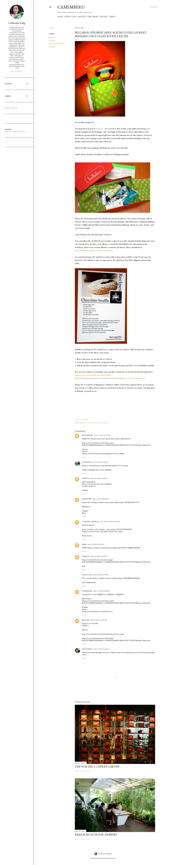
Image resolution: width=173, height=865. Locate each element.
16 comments (85, 771)
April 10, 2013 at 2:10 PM (102, 435)
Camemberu (87, 649)
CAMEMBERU (71, 7)
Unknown (86, 478)
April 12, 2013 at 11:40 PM (95, 544)
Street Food (70, 17)
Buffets (82, 17)
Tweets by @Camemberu (15, 132)
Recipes (104, 17)
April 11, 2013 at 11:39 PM (112, 521)
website (52, 47)
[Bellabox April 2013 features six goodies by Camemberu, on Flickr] (112, 212)
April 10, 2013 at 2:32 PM (99, 462)
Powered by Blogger (105, 854)
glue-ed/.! (85, 620)
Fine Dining (93, 17)
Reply (84, 457)
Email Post (84, 419)
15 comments (84, 839)
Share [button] (51, 28)
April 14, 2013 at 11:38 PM (101, 591)
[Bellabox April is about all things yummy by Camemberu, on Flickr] (100, 116)
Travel (112, 17)
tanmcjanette (87, 435)
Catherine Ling (16, 23)
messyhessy (87, 591)
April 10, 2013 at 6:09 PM (99, 478)
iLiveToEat (86, 462)
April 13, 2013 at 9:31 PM (101, 575)
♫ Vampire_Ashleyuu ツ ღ (92, 521)
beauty (52, 37)
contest (52, 41)
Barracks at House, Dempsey (96, 834)
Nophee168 (86, 499)
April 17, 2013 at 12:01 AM (98, 620)
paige (84, 544)
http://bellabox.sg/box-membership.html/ (94, 250)
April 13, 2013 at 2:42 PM (99, 556)
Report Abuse (11, 108)
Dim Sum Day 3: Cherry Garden (97, 766)
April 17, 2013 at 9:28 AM (101, 649)
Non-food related (56, 44)
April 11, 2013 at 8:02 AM (100, 499)
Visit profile (16, 72)
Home (60, 17)
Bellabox (99, 128)
